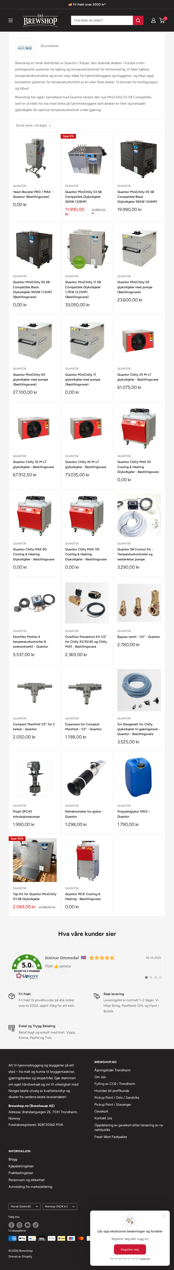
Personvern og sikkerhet (26, 1180)
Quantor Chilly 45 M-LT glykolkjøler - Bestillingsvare (85, 464)
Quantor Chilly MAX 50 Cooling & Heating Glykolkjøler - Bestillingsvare (138, 467)
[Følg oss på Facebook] (11, 1225)
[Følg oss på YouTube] (28, 1225)
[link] (87, 966)
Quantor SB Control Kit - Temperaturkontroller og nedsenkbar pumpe (135, 554)
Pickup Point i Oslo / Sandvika (116, 1098)
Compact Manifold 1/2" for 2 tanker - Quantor (34, 726)
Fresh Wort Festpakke (110, 1137)
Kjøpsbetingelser (21, 1166)
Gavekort (101, 1111)
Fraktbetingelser (20, 1173)
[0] (162, 20)
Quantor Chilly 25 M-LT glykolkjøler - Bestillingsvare (137, 377)
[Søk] (138, 20)
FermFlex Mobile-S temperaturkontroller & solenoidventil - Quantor (30, 642)
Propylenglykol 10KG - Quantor (133, 814)
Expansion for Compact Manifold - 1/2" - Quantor (83, 726)
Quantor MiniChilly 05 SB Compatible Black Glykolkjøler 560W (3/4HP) (137, 197)
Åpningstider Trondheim (112, 1070)
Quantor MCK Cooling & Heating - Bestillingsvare (83, 896)
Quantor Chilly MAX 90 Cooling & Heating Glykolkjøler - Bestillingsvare (33, 554)
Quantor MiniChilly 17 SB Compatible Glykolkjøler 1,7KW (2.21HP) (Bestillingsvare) (83, 289)
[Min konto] (153, 20)
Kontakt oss (103, 1118)
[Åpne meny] (10, 20)
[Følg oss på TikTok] (36, 1225)
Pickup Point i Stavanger (112, 1105)
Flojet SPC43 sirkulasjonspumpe (26, 814)
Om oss (100, 1077)
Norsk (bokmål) (21, 1206)
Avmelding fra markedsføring (30, 1187)
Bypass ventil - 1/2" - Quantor (138, 637)
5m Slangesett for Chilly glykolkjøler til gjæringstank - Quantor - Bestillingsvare (138, 729)
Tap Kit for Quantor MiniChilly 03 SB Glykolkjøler (34, 896)
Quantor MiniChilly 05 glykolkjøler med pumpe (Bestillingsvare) (134, 287)
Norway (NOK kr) (56, 1206)
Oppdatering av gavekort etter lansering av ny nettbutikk (128, 1127)
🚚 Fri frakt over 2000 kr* (87, 4)
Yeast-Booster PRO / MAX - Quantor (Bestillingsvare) (33, 194)
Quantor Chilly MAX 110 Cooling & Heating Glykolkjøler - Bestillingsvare (86, 554)
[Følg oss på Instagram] (19, 1225)
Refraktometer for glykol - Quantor (84, 814)
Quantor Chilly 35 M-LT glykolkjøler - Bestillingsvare (33, 464)
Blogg (12, 1159)
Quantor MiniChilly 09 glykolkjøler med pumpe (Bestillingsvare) (30, 380)
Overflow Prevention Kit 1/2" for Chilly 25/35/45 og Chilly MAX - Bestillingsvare (86, 642)
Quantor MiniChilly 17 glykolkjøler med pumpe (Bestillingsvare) (82, 380)
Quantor (19, 185)
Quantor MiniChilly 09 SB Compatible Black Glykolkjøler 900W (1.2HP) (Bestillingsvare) (32, 289)
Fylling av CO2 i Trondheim (114, 1084)
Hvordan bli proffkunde (111, 1091)
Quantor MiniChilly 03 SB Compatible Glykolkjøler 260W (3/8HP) (83, 197)
